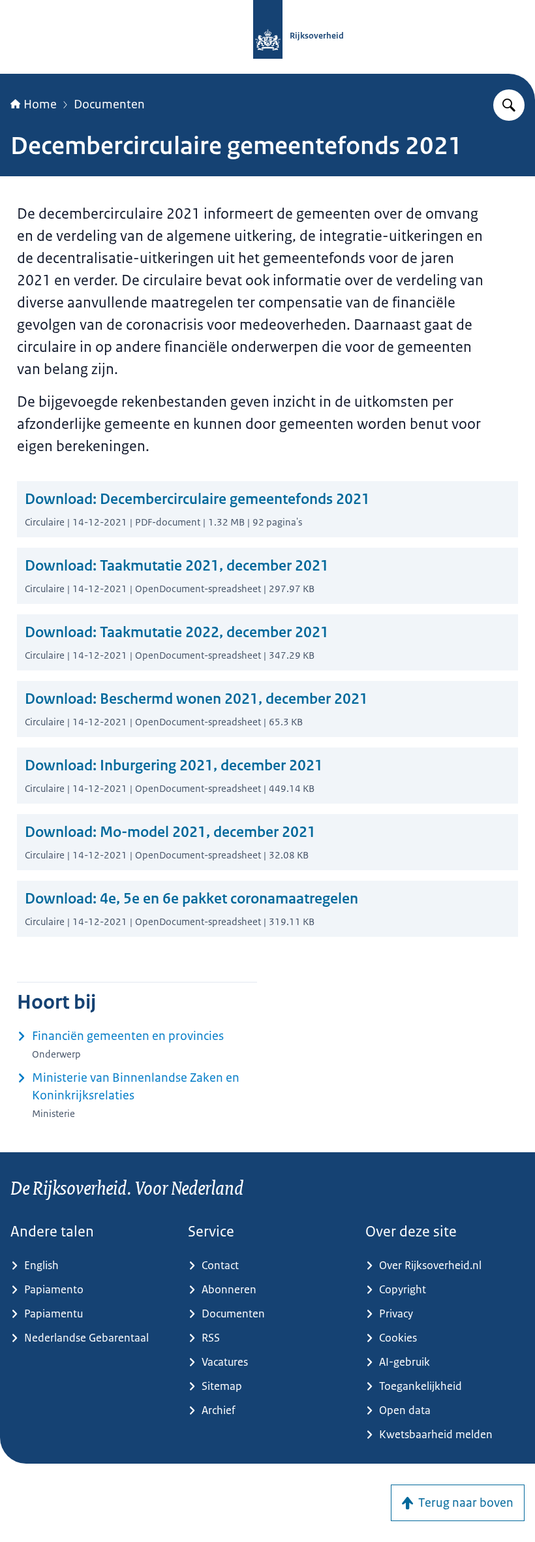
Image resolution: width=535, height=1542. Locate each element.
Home (40, 104)
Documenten (109, 104)
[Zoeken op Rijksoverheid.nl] (509, 105)
